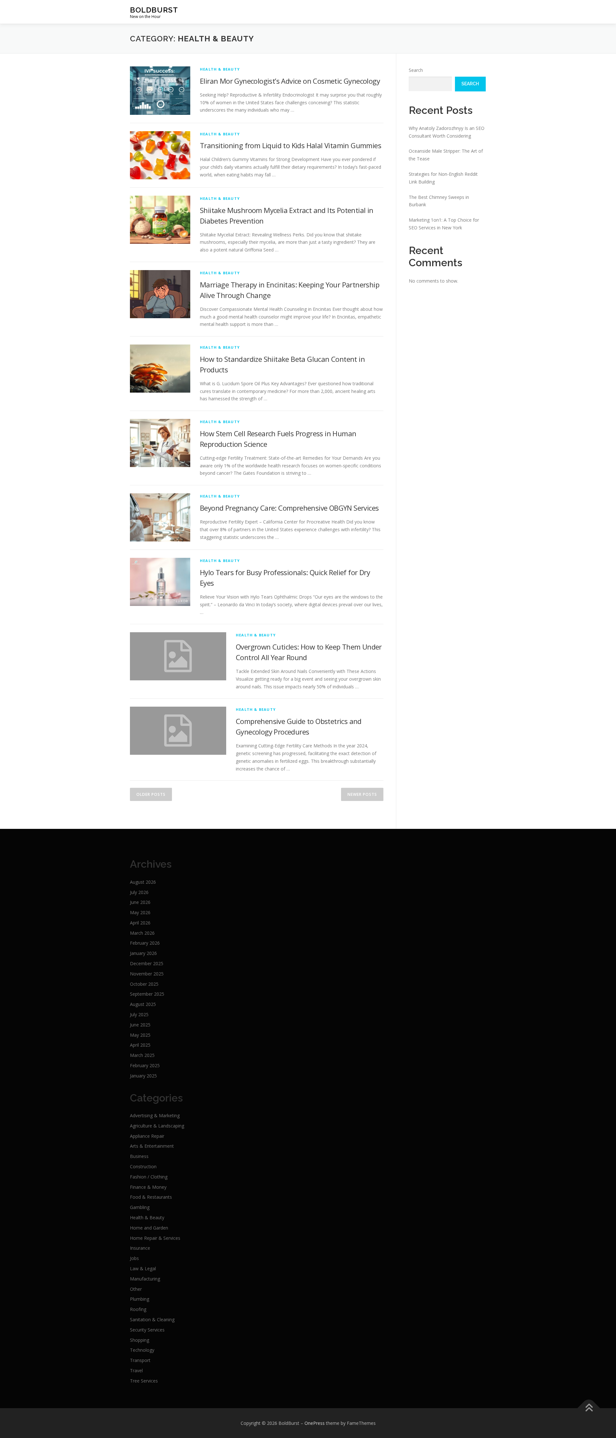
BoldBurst (154, 9)
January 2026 (143, 953)
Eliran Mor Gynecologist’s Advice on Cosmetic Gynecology (290, 81)
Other (136, 1289)
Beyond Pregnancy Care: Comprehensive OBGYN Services (289, 508)
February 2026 (145, 943)
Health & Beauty (220, 69)
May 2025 (140, 1035)
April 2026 (140, 923)
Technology (142, 1350)
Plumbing (139, 1299)
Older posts (151, 794)
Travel (136, 1370)
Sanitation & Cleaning (152, 1319)
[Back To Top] (589, 1408)
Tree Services (144, 1381)
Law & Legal (143, 1268)
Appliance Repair (147, 1136)
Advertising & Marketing (155, 1115)
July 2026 (139, 892)
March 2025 (142, 1055)
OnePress (314, 1423)
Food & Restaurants (151, 1197)
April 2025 (140, 1045)
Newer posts (362, 794)
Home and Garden (149, 1228)
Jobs (134, 1258)
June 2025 (140, 1025)
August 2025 (143, 1004)
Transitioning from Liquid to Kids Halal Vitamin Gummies (290, 145)
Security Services (147, 1330)
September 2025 (147, 994)
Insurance (140, 1248)
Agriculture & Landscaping (157, 1126)
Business (139, 1156)
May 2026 (140, 912)
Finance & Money (148, 1187)
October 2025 (144, 984)
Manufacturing (145, 1279)
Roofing (138, 1309)
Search (416, 70)
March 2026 (142, 933)
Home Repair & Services (155, 1238)
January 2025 (143, 1076)
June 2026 (140, 902)
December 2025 (146, 963)
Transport (140, 1360)
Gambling (140, 1207)
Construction (143, 1166)
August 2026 (143, 882)
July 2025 (139, 1014)
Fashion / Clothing (148, 1177)
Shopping (139, 1340)
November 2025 (147, 974)
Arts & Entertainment (152, 1146)
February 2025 (145, 1065)
